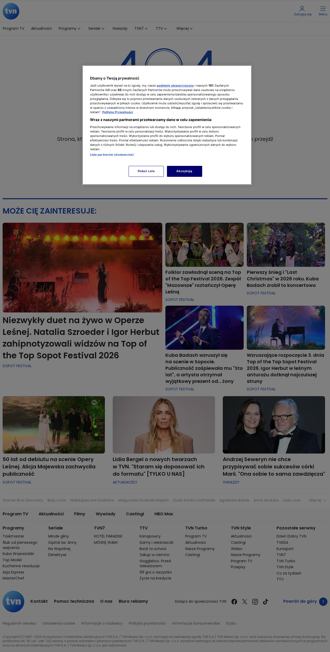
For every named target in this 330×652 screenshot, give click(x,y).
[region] (167, 125)
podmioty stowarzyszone (175, 85)
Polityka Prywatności (117, 112)
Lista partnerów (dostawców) (112, 154)
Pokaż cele (146, 171)
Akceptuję (184, 171)
